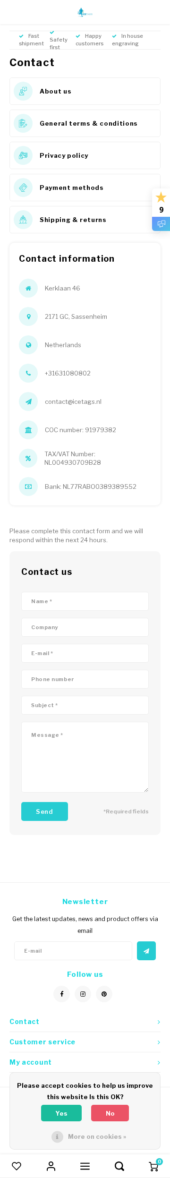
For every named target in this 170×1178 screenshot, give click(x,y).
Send (44, 811)
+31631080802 (68, 373)
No (110, 1113)
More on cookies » (97, 1136)
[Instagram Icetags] (83, 994)
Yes (61, 1113)
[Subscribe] (146, 950)
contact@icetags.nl (73, 401)
